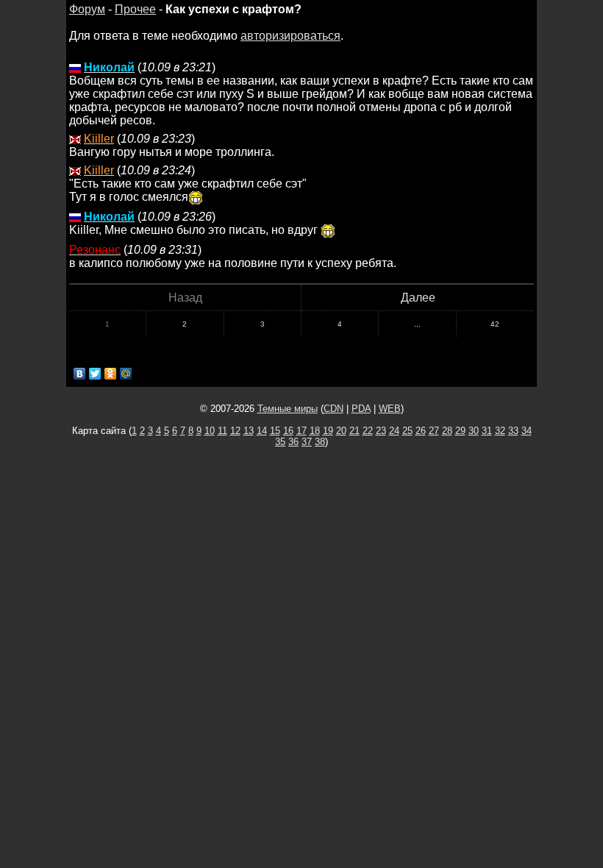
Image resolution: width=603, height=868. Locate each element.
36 (293, 441)
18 (315, 430)
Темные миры (287, 408)
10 (209, 430)
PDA (361, 408)
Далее (418, 297)
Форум (87, 9)
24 (394, 430)
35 (280, 441)
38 (320, 441)
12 (235, 430)
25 (407, 430)
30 (473, 430)
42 (494, 324)
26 (420, 430)
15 (275, 430)
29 (460, 430)
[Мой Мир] (126, 373)
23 (381, 430)
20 (341, 430)
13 (248, 430)
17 (301, 430)
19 (328, 430)
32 (500, 430)
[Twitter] (95, 373)
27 (434, 430)
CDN (333, 408)
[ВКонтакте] (80, 373)
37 (307, 441)
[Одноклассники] (110, 373)
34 (526, 430)
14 (262, 430)
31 (487, 430)
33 (513, 430)
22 (368, 430)
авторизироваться (290, 35)
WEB (390, 408)
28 (447, 430)
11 (222, 430)
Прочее (135, 9)
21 (354, 430)
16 (288, 430)
